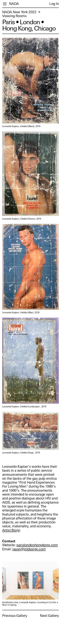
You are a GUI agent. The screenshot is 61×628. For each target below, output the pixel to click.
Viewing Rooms (14, 16)
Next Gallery (49, 616)
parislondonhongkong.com (37, 545)
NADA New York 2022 (19, 12)
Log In (54, 4)
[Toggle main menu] (4, 3)
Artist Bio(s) (11, 530)
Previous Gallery (14, 616)
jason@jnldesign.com (29, 549)
